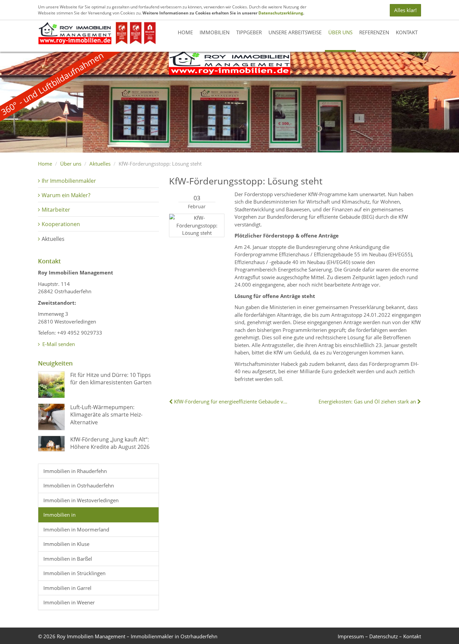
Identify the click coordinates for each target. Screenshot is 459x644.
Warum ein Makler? (66, 195)
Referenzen (374, 32)
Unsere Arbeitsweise (295, 32)
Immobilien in (59, 514)
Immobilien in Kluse (66, 544)
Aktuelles (100, 163)
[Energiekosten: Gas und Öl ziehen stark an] (418, 401)
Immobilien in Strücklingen (74, 573)
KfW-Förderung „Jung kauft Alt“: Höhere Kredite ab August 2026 (110, 443)
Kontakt (407, 32)
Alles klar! (405, 10)
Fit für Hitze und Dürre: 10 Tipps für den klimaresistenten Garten (111, 378)
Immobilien (215, 32)
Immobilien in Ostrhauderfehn (78, 485)
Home (185, 32)
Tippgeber (249, 32)
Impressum (351, 636)
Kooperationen (61, 224)
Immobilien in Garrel (67, 588)
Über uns (340, 32)
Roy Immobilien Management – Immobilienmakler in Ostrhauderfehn (137, 636)
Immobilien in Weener (69, 602)
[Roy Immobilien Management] (97, 32)
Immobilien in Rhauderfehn (75, 471)
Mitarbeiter (56, 209)
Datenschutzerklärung (280, 13)
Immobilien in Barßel (67, 558)
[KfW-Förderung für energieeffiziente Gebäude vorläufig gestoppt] (171, 401)
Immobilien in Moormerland (76, 529)
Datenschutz (383, 636)
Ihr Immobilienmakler (69, 180)
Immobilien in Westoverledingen (81, 500)
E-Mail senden (58, 344)
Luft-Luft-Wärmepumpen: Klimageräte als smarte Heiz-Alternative (106, 414)
